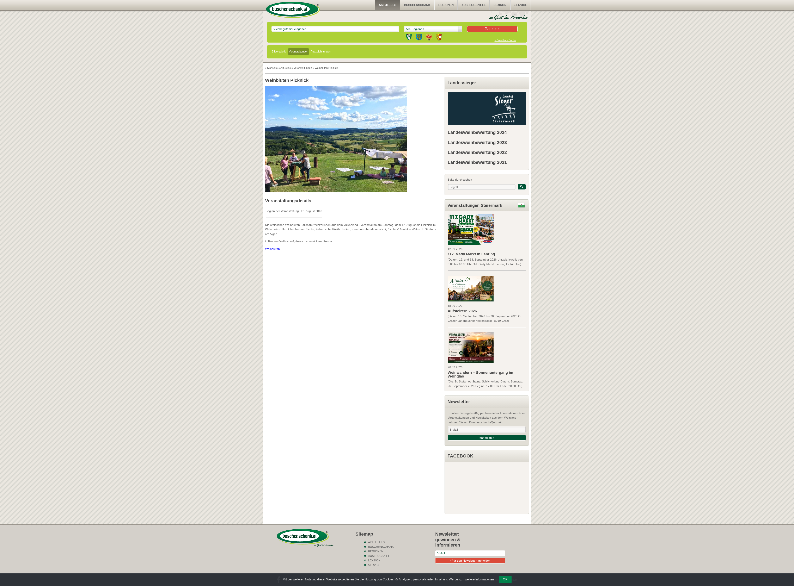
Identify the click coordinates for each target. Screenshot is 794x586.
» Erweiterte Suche (505, 40)
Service (520, 5)
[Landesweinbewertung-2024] (487, 108)
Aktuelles (387, 5)
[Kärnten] (439, 38)
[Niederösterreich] (419, 38)
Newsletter (458, 401)
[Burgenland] (429, 38)
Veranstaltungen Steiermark (474, 205)
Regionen (446, 5)
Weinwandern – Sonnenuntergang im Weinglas (480, 374)
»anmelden (487, 437)
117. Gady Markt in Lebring (471, 254)
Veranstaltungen (298, 51)
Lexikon (500, 5)
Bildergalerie (279, 51)
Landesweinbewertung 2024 (477, 132)
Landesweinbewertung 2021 (477, 162)
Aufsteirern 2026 (462, 311)
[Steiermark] (409, 38)
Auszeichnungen (320, 51)
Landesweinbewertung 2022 (477, 152)
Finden (494, 29)
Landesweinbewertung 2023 (477, 142)
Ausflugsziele (474, 5)
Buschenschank (417, 5)
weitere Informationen (479, 579)
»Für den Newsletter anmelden (470, 560)
